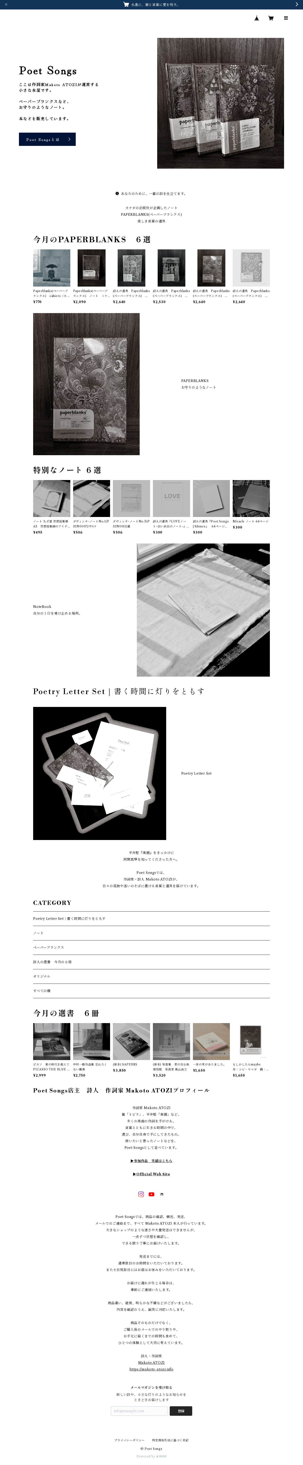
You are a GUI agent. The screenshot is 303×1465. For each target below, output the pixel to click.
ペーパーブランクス (48, 947)
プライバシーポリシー (129, 1440)
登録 (181, 1411)
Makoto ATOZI (151, 1363)
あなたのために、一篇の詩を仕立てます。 (154, 194)
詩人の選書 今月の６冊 (52, 962)
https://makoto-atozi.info (151, 1369)
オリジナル (41, 976)
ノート (38, 933)
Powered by (146, 1456)
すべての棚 (42, 991)
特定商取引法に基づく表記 (170, 1440)
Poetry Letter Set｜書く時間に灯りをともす (69, 919)
